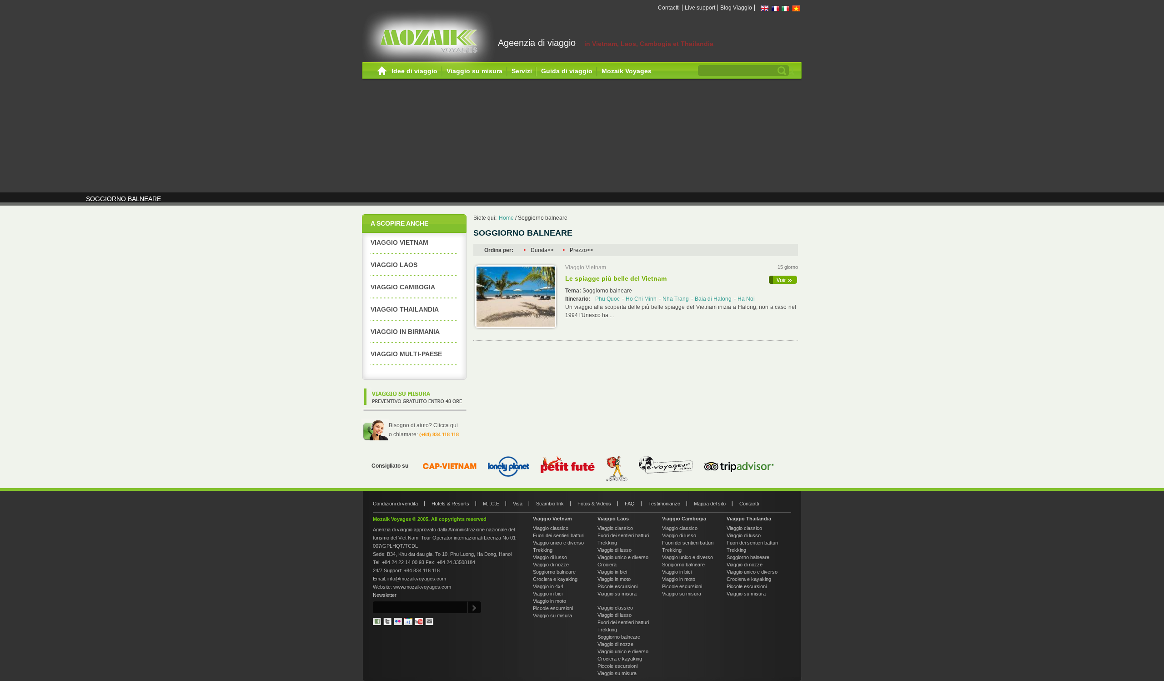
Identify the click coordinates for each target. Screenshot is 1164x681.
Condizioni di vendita (395, 503)
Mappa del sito (710, 503)
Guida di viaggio (566, 71)
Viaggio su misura (474, 71)
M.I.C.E (491, 503)
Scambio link (550, 503)
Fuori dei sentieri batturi (558, 535)
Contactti (669, 8)
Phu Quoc (607, 299)
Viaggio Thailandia (405, 309)
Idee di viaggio (414, 71)
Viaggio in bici (547, 593)
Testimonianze (664, 503)
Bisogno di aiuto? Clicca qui (423, 425)
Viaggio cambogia (403, 287)
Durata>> (542, 250)
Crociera (607, 564)
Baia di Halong (713, 299)
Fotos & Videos (594, 503)
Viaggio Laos (394, 264)
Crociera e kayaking (555, 579)
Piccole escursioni (553, 608)
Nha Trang (675, 299)
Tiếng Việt (796, 8)
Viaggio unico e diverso (558, 542)
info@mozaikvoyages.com (416, 578)
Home (382, 71)
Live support (700, 8)
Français (775, 8)
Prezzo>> (581, 250)
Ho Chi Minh (641, 299)
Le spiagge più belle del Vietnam (616, 278)
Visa (517, 503)
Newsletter (384, 595)
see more (783, 280)
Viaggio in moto (549, 601)
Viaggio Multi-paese (406, 354)
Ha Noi (746, 299)
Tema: (573, 291)
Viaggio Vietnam (399, 242)
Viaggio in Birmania (405, 331)
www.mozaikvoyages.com (422, 587)
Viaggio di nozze (551, 564)
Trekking (542, 550)
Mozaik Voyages (627, 71)
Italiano (786, 8)
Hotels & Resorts (450, 503)
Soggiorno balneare (542, 218)
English (765, 8)
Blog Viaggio (736, 8)
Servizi (522, 71)
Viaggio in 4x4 (548, 586)
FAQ (630, 503)
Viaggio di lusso (550, 557)
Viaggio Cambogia (684, 518)
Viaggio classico (550, 528)
